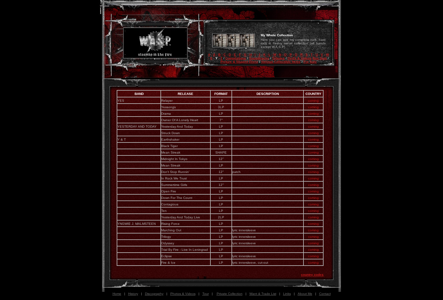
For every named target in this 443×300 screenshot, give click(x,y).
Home (117, 293)
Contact (325, 293)
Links (287, 293)
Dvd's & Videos (300, 58)
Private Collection (230, 293)
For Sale (310, 61)
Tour (205, 293)
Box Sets (320, 58)
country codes (312, 274)
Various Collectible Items (281, 61)
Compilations (235, 58)
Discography (154, 293)
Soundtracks (259, 58)
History (133, 293)
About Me (305, 293)
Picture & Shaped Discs (239, 61)
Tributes (278, 58)
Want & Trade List (262, 293)
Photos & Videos (183, 293)
